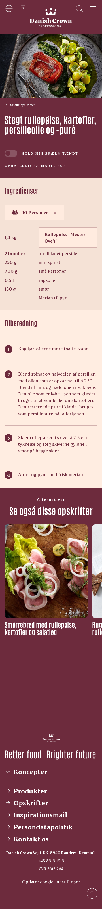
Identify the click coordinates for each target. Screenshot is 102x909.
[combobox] (34, 212)
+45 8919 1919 (51, 860)
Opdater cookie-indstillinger (51, 881)
